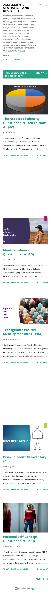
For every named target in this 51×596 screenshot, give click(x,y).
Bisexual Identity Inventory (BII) (24, 459)
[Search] (40, 4)
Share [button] (6, 155)
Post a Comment (19, 155)
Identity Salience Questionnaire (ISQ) (18, 252)
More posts (42, 579)
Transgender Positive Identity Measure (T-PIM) (22, 332)
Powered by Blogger (27, 588)
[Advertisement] (25, 187)
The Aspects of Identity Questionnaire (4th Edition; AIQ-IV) (24, 122)
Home (5, 59)
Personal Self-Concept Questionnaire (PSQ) (20, 538)
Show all (41, 72)
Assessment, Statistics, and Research (16, 7)
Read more (42, 155)
